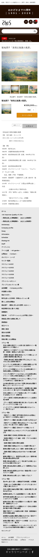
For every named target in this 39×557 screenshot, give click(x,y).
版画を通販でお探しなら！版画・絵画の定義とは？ (20, 449)
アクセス (31, 540)
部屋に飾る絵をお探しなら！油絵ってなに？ (17, 475)
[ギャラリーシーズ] (7, 23)
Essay (4, 231)
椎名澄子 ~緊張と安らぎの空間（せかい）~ (16, 305)
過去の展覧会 (6, 336)
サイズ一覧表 (7, 261)
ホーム (4, 211)
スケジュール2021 (7, 264)
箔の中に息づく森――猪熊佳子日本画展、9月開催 (19, 481)
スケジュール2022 (8, 267)
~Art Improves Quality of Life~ (12, 214)
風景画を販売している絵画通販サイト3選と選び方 (19, 494)
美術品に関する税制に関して (11, 319)
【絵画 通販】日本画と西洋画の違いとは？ (17, 435)
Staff (3, 244)
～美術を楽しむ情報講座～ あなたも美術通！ (17, 218)
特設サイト (5, 542)
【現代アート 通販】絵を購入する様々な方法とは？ (20, 420)
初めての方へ (6, 295)
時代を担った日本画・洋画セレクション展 (15, 298)
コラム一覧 (5, 342)
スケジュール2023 (8, 271)
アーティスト (6, 247)
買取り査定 (5, 329)
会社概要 (11, 537)
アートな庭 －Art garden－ (11, 250)
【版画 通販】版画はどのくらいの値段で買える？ (19, 446)
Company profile (7, 228)
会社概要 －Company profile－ (12, 288)
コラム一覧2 (6, 412)
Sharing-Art (5, 240)
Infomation (5, 234)
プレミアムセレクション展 (10, 284)
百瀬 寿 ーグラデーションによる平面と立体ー (17, 315)
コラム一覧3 (6, 479)
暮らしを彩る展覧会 (8, 302)
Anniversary (5, 224)
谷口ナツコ (6, 325)
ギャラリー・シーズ (8, 257)
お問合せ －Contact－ (9, 254)
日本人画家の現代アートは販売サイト (19, 549)
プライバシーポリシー (9, 281)
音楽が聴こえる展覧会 (9, 339)
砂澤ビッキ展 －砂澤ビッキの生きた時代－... (16, 41)
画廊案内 (4, 312)
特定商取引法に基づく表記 (10, 308)
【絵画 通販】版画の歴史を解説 (13, 443)
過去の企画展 (6, 332)
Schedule (5, 237)
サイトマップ (6, 531)
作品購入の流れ (7, 291)
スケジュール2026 (8, 274)
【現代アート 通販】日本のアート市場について (18, 427)
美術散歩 (4, 322)
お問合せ (23, 540)
